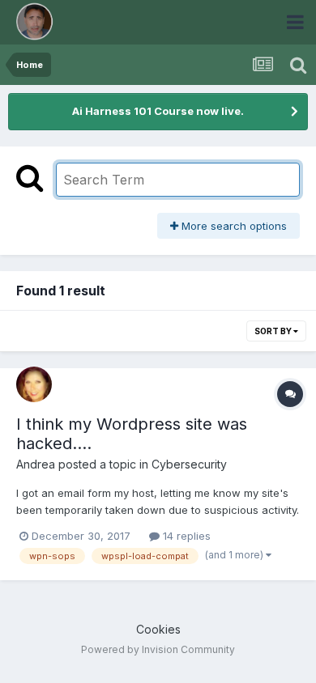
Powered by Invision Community (158, 649)
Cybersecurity (189, 464)
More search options (232, 225)
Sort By (273, 331)
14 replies (185, 535)
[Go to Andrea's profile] (34, 384)
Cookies (158, 629)
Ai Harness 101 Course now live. (158, 110)
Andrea (35, 464)
